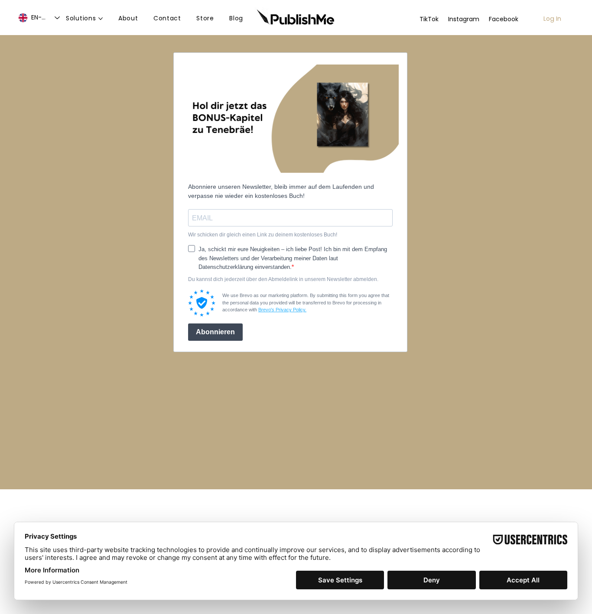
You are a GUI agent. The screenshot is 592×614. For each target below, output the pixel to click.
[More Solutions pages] (100, 18)
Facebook (503, 19)
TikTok (429, 19)
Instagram (463, 19)
